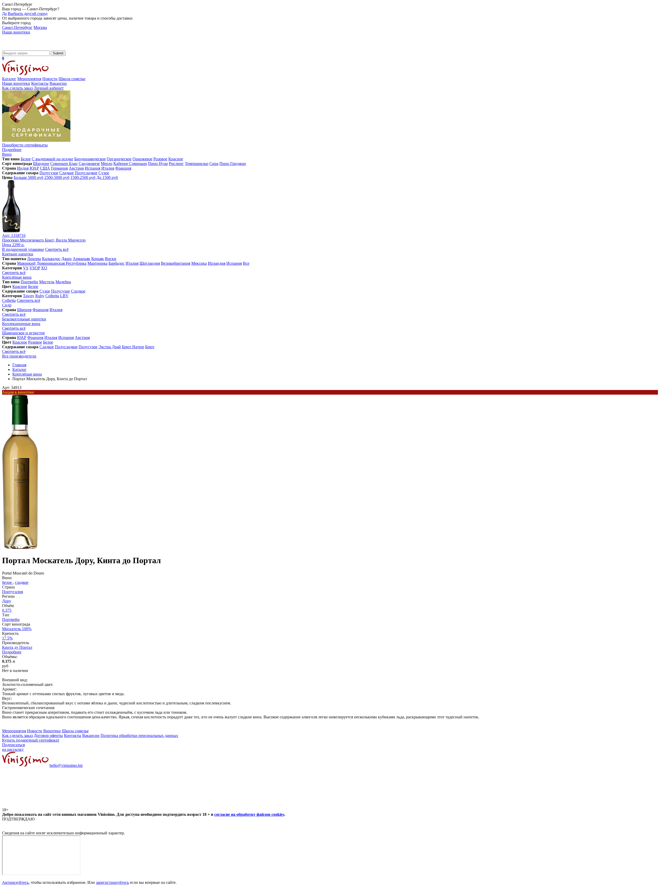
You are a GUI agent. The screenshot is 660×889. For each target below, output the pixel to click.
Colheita (52, 296)
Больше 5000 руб (28, 177)
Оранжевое (142, 159)
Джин (66, 258)
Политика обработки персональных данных (139, 735)
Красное (175, 159)
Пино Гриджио (232, 163)
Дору (6, 601)
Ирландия (216, 263)
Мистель (46, 282)
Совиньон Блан (64, 163)
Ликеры (34, 258)
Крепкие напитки (17, 254)
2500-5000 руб (56, 177)
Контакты (39, 83)
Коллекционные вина (21, 323)
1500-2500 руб (82, 177)
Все (246, 263)
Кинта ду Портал (17, 647)
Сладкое (66, 173)
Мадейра (63, 282)
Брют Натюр (133, 347)
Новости (49, 79)
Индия (23, 168)
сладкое (21, 582)
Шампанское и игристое (23, 333)
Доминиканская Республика (61, 263)
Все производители (19, 356)
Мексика (199, 263)
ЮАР (34, 168)
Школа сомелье (72, 79)
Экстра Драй (109, 347)
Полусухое (48, 173)
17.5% (7, 638)
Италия (107, 168)
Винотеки (52, 731)
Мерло (106, 163)
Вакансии (58, 83)
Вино (7, 154)
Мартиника (97, 263)
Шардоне (41, 163)
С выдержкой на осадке (52, 159)
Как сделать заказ (17, 88)
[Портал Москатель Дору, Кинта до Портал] (20, 548)
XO (44, 268)
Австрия (76, 168)
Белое (26, 159)
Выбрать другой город (27, 13)
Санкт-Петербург (17, 27)
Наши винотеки (16, 32)
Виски (110, 258)
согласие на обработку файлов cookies (249, 814)
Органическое (119, 159)
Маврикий (26, 263)
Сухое (103, 173)
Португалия (12, 591)
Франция (123, 168)
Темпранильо (196, 163)
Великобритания (175, 263)
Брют (149, 347)
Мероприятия (29, 79)
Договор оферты (48, 735)
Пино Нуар (158, 163)
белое (7, 582)
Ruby (39, 296)
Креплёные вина (16, 277)
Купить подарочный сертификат (30, 740)
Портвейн (29, 282)
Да (4, 13)
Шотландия (149, 263)
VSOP (34, 268)
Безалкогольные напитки (24, 319)
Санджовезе (89, 163)
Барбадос (117, 263)
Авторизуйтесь (15, 882)
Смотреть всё (57, 249)
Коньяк (97, 258)
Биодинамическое (90, 159)
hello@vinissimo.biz (66, 765)
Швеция (24, 310)
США (45, 168)
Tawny (28, 296)
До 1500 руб (107, 177)
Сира (213, 163)
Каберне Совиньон (130, 163)
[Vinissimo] (25, 48)
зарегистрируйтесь (112, 882)
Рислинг (176, 163)
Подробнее (11, 652)
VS (25, 268)
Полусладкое (86, 173)
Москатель (16, 629)
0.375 (6, 610)
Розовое (160, 159)
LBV (64, 296)
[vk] (40, 805)
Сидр (6, 305)
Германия (59, 168)
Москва (40, 27)
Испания (92, 168)
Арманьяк (81, 258)
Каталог (9, 79)
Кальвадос (51, 258)
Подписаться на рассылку (13, 747)
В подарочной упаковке (23, 249)
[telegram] (119, 805)
